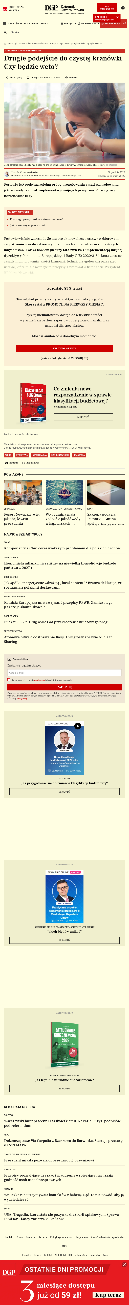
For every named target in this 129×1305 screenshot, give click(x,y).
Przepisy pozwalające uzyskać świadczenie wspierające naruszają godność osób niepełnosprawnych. (58, 1177)
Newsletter (95, 1255)
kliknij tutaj (22, 698)
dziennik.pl (26, 1255)
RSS (64, 1245)
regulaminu (39, 680)
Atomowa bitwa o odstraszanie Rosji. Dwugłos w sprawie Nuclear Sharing (58, 639)
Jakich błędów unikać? (64, 931)
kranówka (79, 455)
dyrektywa (22, 455)
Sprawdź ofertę (64, 348)
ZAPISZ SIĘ (64, 687)
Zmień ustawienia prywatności (107, 1237)
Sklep (105, 1255)
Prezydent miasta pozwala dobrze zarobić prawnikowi (49, 1160)
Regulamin (82, 1237)
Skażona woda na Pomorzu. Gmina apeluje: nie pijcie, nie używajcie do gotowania (105, 519)
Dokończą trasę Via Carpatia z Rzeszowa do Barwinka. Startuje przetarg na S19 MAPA (63, 1143)
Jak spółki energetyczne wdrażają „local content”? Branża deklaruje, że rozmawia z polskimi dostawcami (63, 585)
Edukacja (9, 509)
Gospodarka (11, 557)
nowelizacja (40, 455)
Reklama (30, 1237)
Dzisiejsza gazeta (16, 9)
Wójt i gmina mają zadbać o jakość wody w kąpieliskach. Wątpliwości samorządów (63, 519)
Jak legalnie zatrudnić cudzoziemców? (64, 1080)
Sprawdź (83, 417)
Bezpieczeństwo (13, 631)
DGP (70, 1255)
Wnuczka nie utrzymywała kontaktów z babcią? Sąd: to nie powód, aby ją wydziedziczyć (64, 1197)
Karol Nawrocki (60, 455)
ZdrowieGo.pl (81, 1255)
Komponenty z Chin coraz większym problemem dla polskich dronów (62, 548)
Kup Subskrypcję (107, 7)
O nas (19, 1237)
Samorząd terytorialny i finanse (33, 43)
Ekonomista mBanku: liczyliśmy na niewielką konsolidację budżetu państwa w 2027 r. (60, 565)
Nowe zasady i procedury (64, 1075)
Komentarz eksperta (65, 406)
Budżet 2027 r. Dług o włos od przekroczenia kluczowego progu (57, 622)
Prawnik (8, 1189)
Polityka (8, 1115)
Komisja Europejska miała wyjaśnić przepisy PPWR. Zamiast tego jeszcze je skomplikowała (58, 604)
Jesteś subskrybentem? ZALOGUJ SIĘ (64, 358)
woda (8, 455)
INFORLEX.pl (60, 1255)
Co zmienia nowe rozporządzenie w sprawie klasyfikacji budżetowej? (83, 395)
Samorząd (12, 43)
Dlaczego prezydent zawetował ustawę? (36, 219)
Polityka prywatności (61, 1237)
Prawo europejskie (14, 596)
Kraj (90, 509)
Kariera (43, 1237)
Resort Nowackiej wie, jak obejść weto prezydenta (22, 519)
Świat (7, 542)
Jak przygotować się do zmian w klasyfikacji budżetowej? (64, 783)
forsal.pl (37, 1255)
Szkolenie (64, 779)
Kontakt (9, 1237)
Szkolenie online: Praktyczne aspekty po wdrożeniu (65, 927)
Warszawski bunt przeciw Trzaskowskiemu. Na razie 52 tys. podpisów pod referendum (62, 1123)
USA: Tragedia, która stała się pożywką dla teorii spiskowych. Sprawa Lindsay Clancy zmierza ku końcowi (61, 1216)
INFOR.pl (48, 1255)
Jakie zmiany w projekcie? (27, 225)
